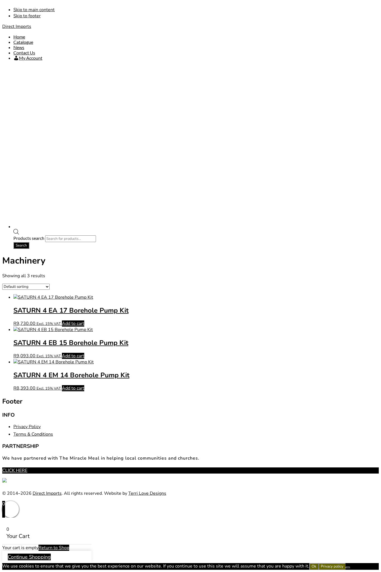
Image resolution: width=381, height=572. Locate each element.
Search (21, 245)
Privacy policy (332, 566)
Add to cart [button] (73, 323)
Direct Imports (16, 26)
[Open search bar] (16, 232)
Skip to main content (34, 10)
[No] (348, 567)
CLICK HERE (14, 470)
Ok (314, 566)
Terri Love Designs (147, 493)
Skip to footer (27, 16)
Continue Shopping (29, 557)
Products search (29, 238)
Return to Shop (53, 548)
